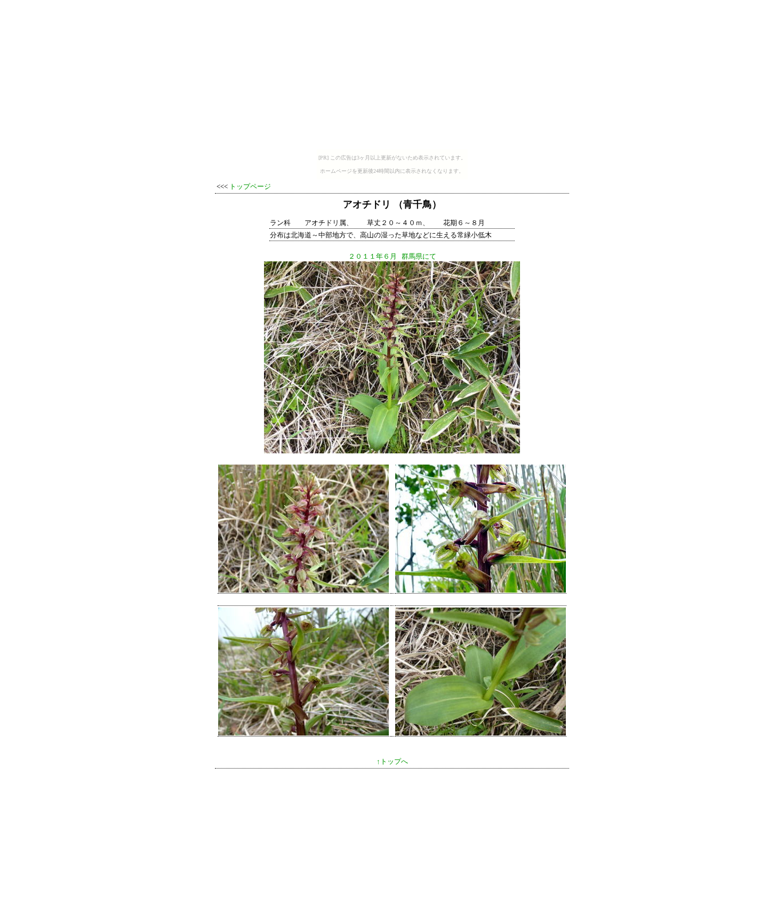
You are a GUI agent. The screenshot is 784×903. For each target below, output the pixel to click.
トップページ (250, 186)
